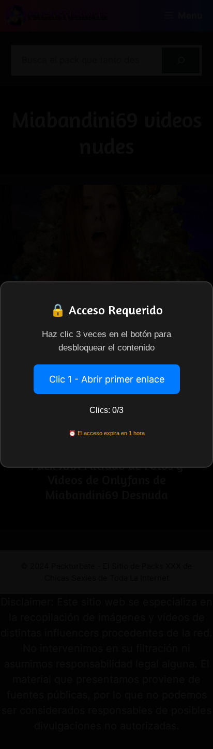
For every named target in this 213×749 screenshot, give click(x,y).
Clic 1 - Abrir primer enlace (106, 379)
